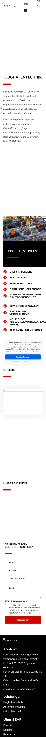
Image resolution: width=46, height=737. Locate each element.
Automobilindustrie (14, 706)
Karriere (7, 729)
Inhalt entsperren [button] (23, 357)
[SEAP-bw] (9, 4)
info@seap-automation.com (19, 688)
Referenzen (9, 734)
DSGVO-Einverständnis (16, 601)
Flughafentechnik (13, 702)
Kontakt (7, 725)
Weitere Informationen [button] (23, 361)
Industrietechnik (12, 711)
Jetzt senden (23, 619)
